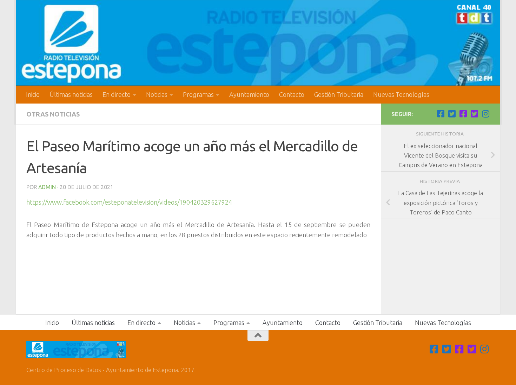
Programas (198, 94)
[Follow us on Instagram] (485, 113)
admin (47, 187)
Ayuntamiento (249, 94)
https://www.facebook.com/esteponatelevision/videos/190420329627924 (129, 202)
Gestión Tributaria (338, 94)
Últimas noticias (71, 94)
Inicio (33, 94)
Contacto (291, 94)
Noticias (156, 94)
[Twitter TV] (452, 113)
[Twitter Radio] (474, 113)
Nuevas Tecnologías (401, 94)
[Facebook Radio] (463, 113)
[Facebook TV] (440, 113)
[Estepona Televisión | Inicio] (258, 43)
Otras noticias (53, 114)
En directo (116, 94)
